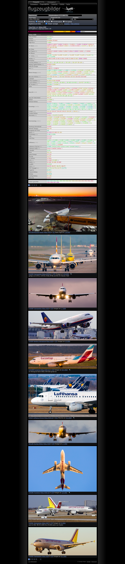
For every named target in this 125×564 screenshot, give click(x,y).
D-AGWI (49, 118)
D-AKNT (55, 124)
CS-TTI (59, 168)
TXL (54, 232)
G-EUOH (53, 72)
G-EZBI (65, 90)
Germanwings (38, 274)
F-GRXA (70, 51)
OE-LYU (65, 109)
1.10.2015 (67, 232)
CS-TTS (64, 168)
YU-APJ (88, 55)
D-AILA (60, 141)
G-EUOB (80, 70)
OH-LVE (59, 111)
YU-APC (65, 55)
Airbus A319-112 (46, 274)
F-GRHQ (49, 51)
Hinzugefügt (68, 21)
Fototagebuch (34, 4)
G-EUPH (91, 72)
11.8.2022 (64, 492)
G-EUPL (60, 73)
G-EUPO (72, 73)
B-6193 (49, 64)
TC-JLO (49, 172)
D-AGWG (84, 117)
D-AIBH (90, 140)
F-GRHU (60, 51)
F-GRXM (87, 51)
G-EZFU (53, 93)
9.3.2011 (63, 523)
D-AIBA (49, 140)
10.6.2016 (66, 274)
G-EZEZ (75, 91)
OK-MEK (49, 82)
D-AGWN (90, 106)
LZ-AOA (49, 101)
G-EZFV (60, 93)
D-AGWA (55, 105)
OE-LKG (49, 95)
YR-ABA (49, 78)
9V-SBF (59, 162)
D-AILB (54, 146)
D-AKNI (63, 121)
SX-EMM (49, 99)
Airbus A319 (47, 232)
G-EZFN (89, 91)
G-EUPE (79, 72)
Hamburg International (39, 341)
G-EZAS (85, 88)
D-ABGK (72, 44)
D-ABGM (84, 44)
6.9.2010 (67, 341)
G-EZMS (80, 94)
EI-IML (62, 58)
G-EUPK (54, 73)
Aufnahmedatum (57, 21)
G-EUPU (61, 74)
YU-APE (72, 55)
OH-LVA (49, 111)
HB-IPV (54, 166)
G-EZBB (49, 90)
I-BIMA (80, 58)
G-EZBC (54, 90)
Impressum (94, 561)
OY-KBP (54, 160)
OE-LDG (79, 62)
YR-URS (49, 55)
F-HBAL (49, 42)
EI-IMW (71, 58)
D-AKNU (62, 124)
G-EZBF (60, 90)
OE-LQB (64, 95)
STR (54, 274)
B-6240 (58, 80)
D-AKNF (89, 120)
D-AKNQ (78, 123)
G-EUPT (55, 74)
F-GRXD (75, 51)
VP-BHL (49, 158)
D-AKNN (55, 123)
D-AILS (84, 143)
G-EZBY (89, 90)
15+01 (48, 150)
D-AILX (77, 146)
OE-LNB (49, 47)
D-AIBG (84, 140)
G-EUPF (86, 72)
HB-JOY (90, 46)
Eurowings (37, 370)
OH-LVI (64, 111)
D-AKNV (53, 109)
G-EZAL (67, 88)
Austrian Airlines (38, 444)
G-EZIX (64, 94)
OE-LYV (72, 109)
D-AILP (78, 143)
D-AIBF (78, 140)
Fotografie (36, 2)
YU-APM (52, 56)
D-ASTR (60, 115)
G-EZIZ (70, 94)
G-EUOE (87, 70)
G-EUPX (76, 74)
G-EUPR (86, 73)
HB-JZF (49, 97)
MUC (56, 418)
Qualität (48, 21)
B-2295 (49, 80)
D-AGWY (83, 108)
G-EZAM (74, 88)
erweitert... (67, 24)
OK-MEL (56, 82)
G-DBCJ (67, 70)
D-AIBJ (54, 141)
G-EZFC (82, 91)
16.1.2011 (63, 556)
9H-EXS (49, 103)
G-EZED (63, 91)
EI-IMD (49, 58)
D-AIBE (73, 140)
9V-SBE (54, 162)
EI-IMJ (58, 58)
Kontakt (88, 561)
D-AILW (72, 146)
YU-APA (54, 55)
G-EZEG (69, 91)
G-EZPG (86, 94)
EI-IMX (76, 58)
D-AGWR (90, 118)
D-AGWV (68, 108)
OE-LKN (59, 95)
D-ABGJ (61, 103)
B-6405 (53, 64)
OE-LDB (56, 62)
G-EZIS (54, 94)
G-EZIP (49, 94)
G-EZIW (59, 94)
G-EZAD (56, 88)
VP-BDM (49, 40)
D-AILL (59, 143)
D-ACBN (49, 84)
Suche (68, 4)
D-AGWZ (90, 108)
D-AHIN (73, 46)
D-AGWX (75, 108)
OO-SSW (83, 76)
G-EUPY (82, 74)
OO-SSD (61, 76)
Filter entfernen (75, 24)
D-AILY (54, 144)
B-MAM (49, 53)
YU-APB (59, 55)
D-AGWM (82, 106)
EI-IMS (67, 58)
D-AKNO (63, 123)
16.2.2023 (69, 418)
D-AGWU (61, 108)
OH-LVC (54, 111)
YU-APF (77, 55)
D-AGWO (83, 118)
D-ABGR (60, 46)
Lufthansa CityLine (38, 418)
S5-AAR (49, 36)
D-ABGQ (53, 46)
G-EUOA (73, 70)
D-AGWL (75, 106)
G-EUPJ (49, 73)
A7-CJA (49, 154)
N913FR (49, 113)
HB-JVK (49, 128)
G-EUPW (68, 74)
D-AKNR (85, 123)
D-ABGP (82, 103)
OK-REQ (86, 82)
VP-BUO (54, 40)
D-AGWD (77, 105)
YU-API (82, 55)
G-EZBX (83, 90)
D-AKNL (84, 121)
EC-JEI (60, 132)
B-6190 (53, 80)
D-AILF (83, 141)
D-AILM (65, 143)
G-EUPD (72, 72)
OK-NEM (62, 82)
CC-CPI (49, 138)
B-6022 (49, 49)
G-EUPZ (88, 74)
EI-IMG (53, 58)
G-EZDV (58, 91)
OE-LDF (74, 62)
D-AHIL (49, 115)
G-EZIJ (87, 93)
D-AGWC (70, 105)
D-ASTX (84, 46)
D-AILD (70, 141)
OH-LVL (75, 111)
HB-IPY (63, 166)
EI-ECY (49, 178)
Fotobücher (54, 4)
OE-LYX (84, 109)
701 (48, 60)
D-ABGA (49, 44)
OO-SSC (54, 76)
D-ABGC (54, 44)
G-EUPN (65, 73)
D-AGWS (55, 108)
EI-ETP (49, 156)
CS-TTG (54, 168)
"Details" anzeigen (53, 24)
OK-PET (81, 82)
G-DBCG (56, 68)
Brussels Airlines (39, 232)
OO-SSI (73, 76)
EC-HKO (54, 132)
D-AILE (77, 141)
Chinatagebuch (51, 2)
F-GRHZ (65, 51)
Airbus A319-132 (45, 370)
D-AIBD (66, 140)
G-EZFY (70, 93)
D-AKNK (77, 121)
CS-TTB (49, 168)
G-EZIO (92, 93)
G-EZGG (82, 93)
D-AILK (53, 143)
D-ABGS (66, 46)
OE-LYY (90, 109)
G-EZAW (90, 88)
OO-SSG (67, 76)
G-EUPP (79, 73)
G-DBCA (49, 68)
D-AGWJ (61, 106)
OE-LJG (49, 152)
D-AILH (89, 141)
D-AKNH (55, 121)
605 (48, 130)
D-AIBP (49, 146)
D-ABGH (65, 44)
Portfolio (62, 4)
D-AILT (90, 143)
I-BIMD (85, 58)
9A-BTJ (49, 170)
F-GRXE (81, 51)
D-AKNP (70, 123)
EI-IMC (49, 134)
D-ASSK (49, 164)
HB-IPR (49, 166)
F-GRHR (54, 51)
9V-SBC (49, 162)
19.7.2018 (64, 370)
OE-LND (54, 47)
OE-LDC (61, 62)
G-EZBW (76, 90)
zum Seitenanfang (32, 561)
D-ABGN (90, 44)
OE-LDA (49, 62)
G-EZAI (63, 88)
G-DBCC (49, 70)
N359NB (49, 86)
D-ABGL (79, 44)
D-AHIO (77, 46)
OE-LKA (91, 94)
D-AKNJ (69, 121)
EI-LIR (49, 66)
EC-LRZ (49, 176)
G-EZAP (80, 88)
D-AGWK (68, 106)
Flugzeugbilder (44, 4)
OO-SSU (77, 76)
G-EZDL (53, 91)
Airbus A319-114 (48, 418)
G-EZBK (71, 90)
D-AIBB (55, 140)
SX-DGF (49, 38)
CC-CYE (49, 136)
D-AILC (64, 141)
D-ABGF (60, 44)
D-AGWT (49, 120)
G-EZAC (49, 88)
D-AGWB (62, 105)
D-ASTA (55, 115)
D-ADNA (56, 84)
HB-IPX (59, 166)
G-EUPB (65, 72)
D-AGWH (54, 106)
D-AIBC (62, 140)
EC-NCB (49, 174)
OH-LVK (69, 111)
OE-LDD (68, 62)
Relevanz (40, 21)
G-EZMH (75, 94)
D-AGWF (90, 105)
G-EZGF (77, 93)
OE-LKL (54, 95)
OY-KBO (49, 160)
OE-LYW (77, 109)
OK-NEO (74, 82)
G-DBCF (60, 70)
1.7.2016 (63, 308)
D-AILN (72, 143)
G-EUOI (60, 72)
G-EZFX (65, 93)
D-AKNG (60, 144)
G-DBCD (54, 70)
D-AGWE (84, 105)
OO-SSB (49, 76)
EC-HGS (49, 132)
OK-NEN (69, 82)
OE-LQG (70, 95)
